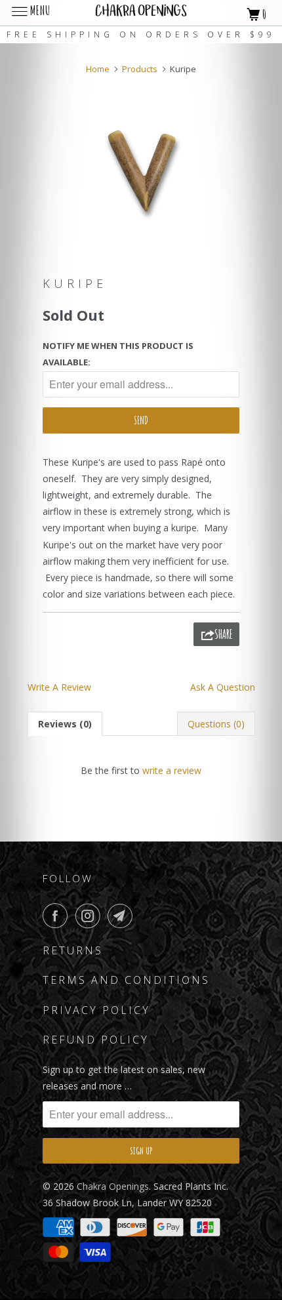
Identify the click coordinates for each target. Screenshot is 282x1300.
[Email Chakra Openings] (123, 915)
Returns (73, 950)
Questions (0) (216, 724)
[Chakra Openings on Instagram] (90, 915)
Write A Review (59, 687)
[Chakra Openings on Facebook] (58, 915)
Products (139, 69)
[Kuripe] (141, 169)
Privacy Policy (96, 1010)
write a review (171, 770)
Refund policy (96, 1039)
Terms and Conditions (126, 980)
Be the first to (141, 770)
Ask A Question (222, 687)
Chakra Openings (113, 1186)
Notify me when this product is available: (118, 354)
